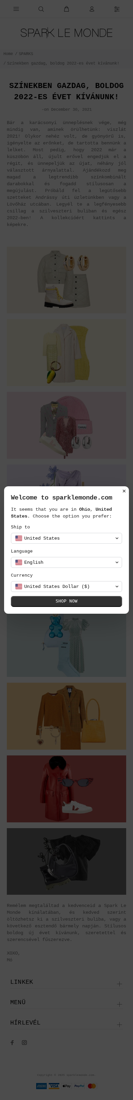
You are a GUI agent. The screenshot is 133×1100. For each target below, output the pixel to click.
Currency (22, 575)
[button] (66, 538)
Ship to (20, 527)
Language (22, 551)
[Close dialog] (124, 491)
